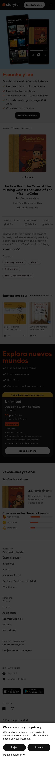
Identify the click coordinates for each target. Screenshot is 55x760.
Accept (39, 747)
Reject (14, 747)
